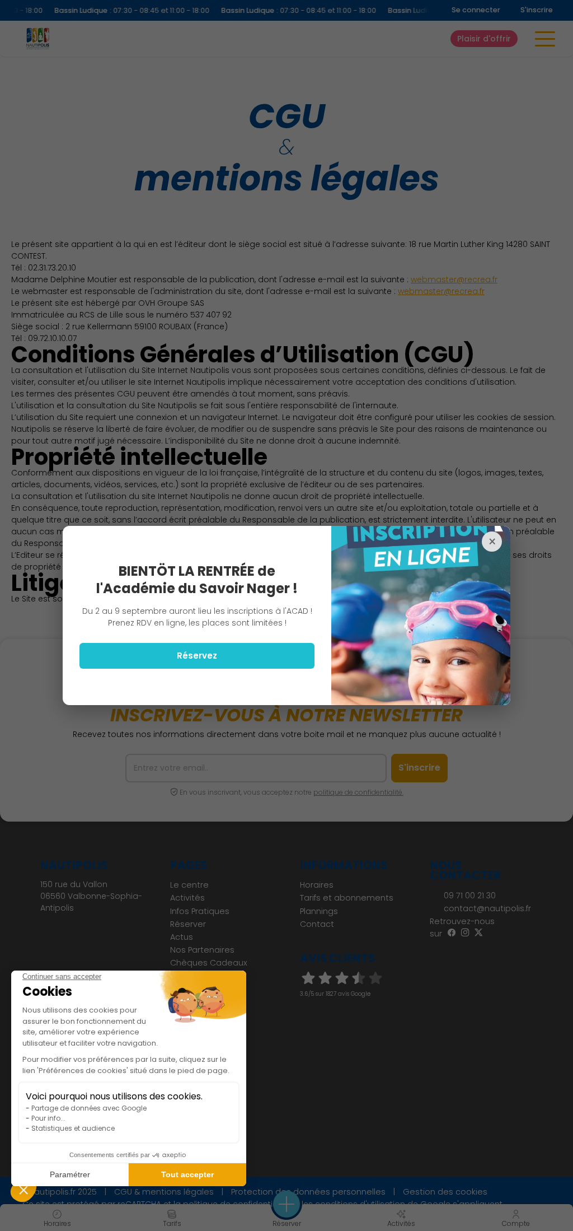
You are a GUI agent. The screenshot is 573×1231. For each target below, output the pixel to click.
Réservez (197, 655)
